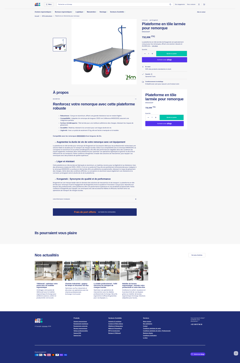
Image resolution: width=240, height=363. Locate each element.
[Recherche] (170, 4)
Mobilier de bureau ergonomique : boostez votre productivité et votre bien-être (133, 285)
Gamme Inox (77, 335)
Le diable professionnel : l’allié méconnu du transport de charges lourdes (105, 285)
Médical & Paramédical (115, 328)
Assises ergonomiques (80, 321)
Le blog (145, 338)
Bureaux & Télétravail (114, 333)
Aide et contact (201, 12)
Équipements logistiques (81, 323)
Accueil (37, 16)
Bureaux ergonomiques (80, 328)
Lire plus (155, 46)
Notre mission (147, 321)
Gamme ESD (77, 333)
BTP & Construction (114, 331)
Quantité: (144, 49)
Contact (145, 326)
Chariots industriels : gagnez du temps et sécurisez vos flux (77, 284)
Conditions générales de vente (152, 328)
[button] (199, 4)
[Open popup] (152, 74)
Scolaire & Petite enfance (115, 323)
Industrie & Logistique (114, 321)
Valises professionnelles (81, 331)
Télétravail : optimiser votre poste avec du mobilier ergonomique (47, 285)
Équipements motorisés (80, 326)
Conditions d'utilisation (150, 335)
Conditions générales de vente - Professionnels (157, 331)
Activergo (44, 326)
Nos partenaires (147, 323)
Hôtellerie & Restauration (115, 326)
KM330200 (81, 136)
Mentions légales (148, 333)
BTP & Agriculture (47, 16)
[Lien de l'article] (49, 281)
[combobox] (114, 4)
